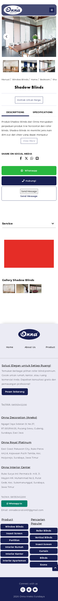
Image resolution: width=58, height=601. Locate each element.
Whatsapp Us (15, 503)
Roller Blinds (43, 530)
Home (34, 79)
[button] (29, 141)
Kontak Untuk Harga (29, 100)
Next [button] (51, 36)
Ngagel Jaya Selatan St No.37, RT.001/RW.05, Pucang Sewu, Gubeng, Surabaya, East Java (22, 428)
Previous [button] (6, 36)
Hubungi (31, 180)
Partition (14, 540)
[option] (29, 36)
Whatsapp (30, 170)
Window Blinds (20, 79)
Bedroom (45, 79)
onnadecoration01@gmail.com (26, 510)
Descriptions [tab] (15, 112)
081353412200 (19, 404)
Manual (6, 79)
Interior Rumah (14, 547)
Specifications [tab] (43, 112)
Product (50, 347)
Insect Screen (14, 533)
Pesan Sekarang (14, 391)
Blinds (43, 557)
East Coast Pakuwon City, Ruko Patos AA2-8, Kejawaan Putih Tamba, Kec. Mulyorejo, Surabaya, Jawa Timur (22, 453)
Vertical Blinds (43, 537)
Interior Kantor (14, 553)
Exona (43, 564)
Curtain (43, 551)
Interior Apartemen (14, 560)
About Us (30, 347)
